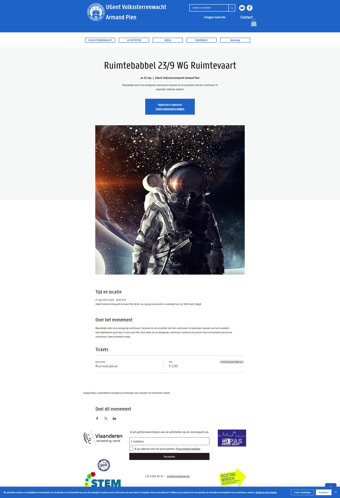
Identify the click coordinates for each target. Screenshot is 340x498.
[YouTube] (242, 8)
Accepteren (323, 492)
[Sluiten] (336, 492)
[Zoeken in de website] (231, 8)
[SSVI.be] (104, 465)
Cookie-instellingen (302, 492)
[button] (246, 17)
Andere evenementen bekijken (170, 109)
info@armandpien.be (178, 476)
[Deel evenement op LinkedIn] (114, 418)
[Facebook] (250, 8)
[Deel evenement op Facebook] (97, 418)
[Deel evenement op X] (105, 418)
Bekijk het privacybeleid (266, 492)
